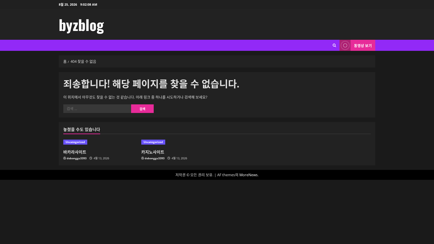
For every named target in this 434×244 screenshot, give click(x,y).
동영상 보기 (363, 45)
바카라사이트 (74, 152)
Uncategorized (75, 142)
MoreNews (248, 174)
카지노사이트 (152, 152)
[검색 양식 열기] (334, 45)
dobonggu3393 (77, 158)
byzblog (81, 24)
